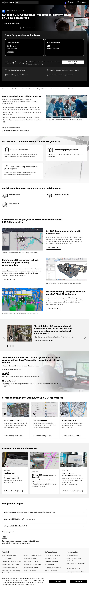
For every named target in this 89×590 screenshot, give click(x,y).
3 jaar (23, 62)
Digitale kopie (14, 204)
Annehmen (78, 582)
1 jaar (16, 62)
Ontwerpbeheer (14, 195)
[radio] (24, 47)
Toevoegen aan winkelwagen (73, 62)
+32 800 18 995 (30, 28)
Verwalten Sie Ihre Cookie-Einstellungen (20, 585)
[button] (72, 491)
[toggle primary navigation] (3, 2)
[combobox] (27, 2)
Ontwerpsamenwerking (61, 195)
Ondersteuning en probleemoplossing (17, 541)
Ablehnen (58, 582)
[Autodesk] (10, 2)
